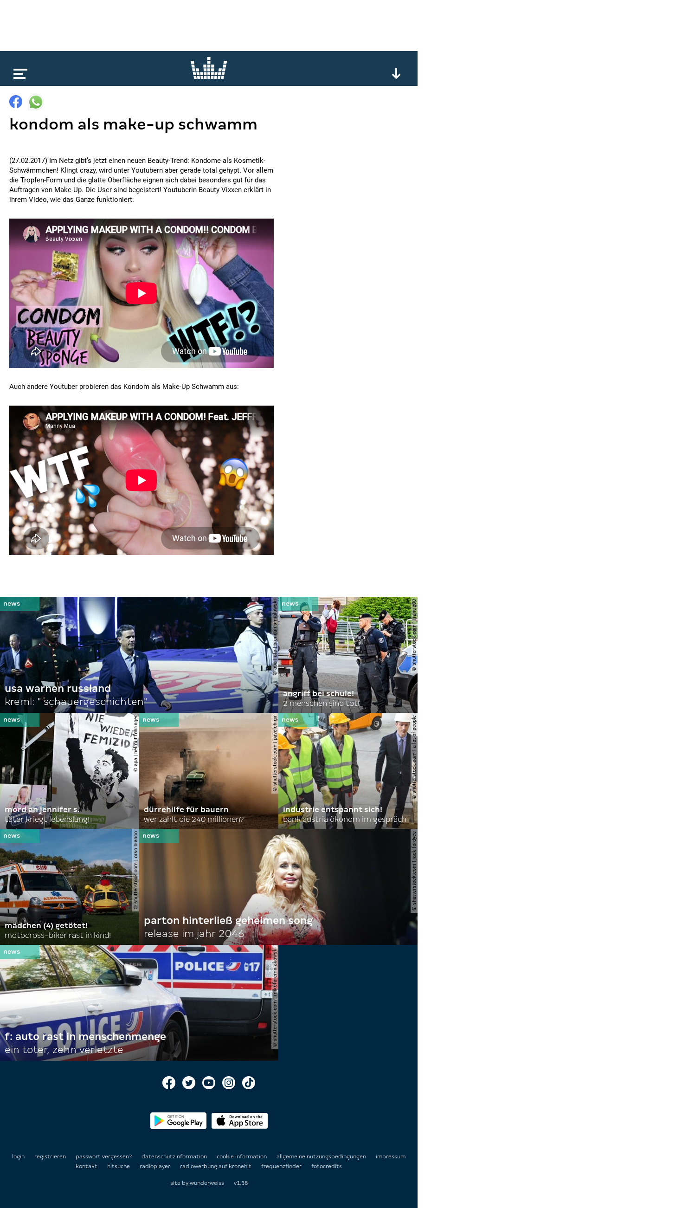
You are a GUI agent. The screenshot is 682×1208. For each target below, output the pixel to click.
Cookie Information (242, 1156)
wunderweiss (207, 1183)
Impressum (390, 1156)
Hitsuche (119, 1166)
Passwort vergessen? (104, 1156)
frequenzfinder (282, 1166)
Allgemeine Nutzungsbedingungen (322, 1156)
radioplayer (156, 1166)
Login (18, 1156)
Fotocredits (326, 1166)
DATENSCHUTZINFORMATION (175, 1156)
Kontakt (87, 1166)
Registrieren (50, 1156)
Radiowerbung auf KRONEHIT (216, 1166)
